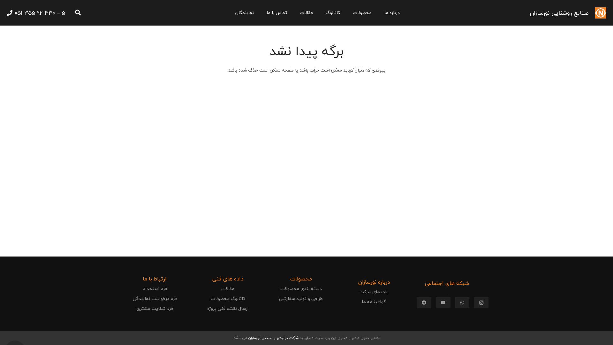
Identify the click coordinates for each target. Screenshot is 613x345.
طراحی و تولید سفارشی (301, 299)
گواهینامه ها (374, 302)
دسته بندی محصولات (301, 289)
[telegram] (424, 302)
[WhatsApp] (462, 302)
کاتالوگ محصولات (228, 299)
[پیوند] (600, 13)
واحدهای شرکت (374, 292)
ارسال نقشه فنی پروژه (227, 308)
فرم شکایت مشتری (155, 308)
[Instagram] (481, 302)
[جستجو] (78, 12)
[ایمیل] (443, 302)
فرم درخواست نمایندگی (155, 299)
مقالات (227, 289)
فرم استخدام (155, 289)
